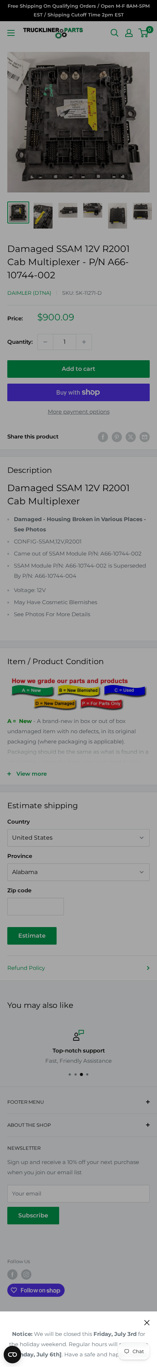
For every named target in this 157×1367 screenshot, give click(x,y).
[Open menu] (11, 33)
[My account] (129, 33)
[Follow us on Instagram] (26, 1274)
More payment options (79, 411)
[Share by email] (144, 437)
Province (19, 855)
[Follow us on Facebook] (12, 1274)
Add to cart (78, 368)
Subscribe (33, 1215)
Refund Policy (26, 967)
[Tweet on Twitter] (131, 437)
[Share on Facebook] (103, 437)
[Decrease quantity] (45, 342)
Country (18, 821)
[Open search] (115, 33)
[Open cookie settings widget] (12, 1354)
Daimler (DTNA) (29, 293)
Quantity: (20, 341)
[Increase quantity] (84, 342)
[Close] (147, 1322)
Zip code (19, 890)
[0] (143, 33)
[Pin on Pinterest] (117, 437)
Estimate (32, 935)
